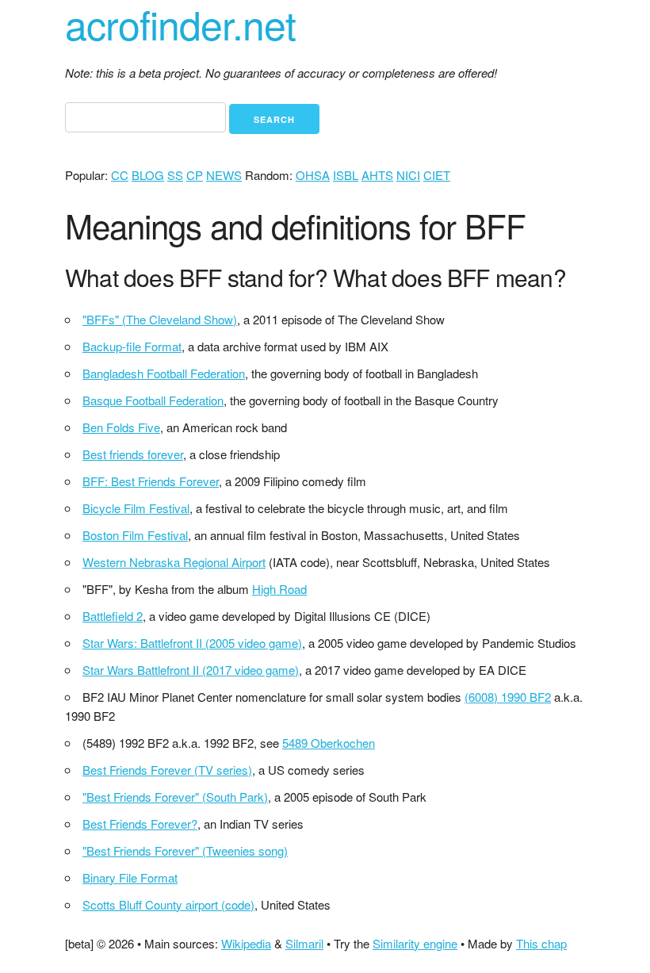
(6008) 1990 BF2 (508, 696)
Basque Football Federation (153, 400)
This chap (541, 943)
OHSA (313, 175)
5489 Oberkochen (328, 742)
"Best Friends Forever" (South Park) (175, 796)
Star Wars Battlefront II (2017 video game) (190, 669)
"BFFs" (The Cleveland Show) (159, 319)
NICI (408, 175)
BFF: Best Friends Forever (150, 481)
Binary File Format (130, 877)
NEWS (224, 175)
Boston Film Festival (135, 535)
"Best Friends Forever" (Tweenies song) (185, 850)
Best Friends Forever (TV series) (167, 769)
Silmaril (304, 943)
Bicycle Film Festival (135, 508)
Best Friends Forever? (139, 823)
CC (119, 175)
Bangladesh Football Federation (163, 373)
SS (175, 175)
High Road (279, 588)
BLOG (148, 175)
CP (194, 175)
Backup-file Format (132, 346)
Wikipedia (246, 943)
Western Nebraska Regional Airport (174, 562)
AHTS (377, 175)
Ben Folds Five (121, 427)
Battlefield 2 (112, 615)
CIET (436, 175)
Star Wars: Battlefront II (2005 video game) (192, 642)
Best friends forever (132, 454)
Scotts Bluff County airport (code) (168, 904)
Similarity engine (415, 943)
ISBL (345, 175)
